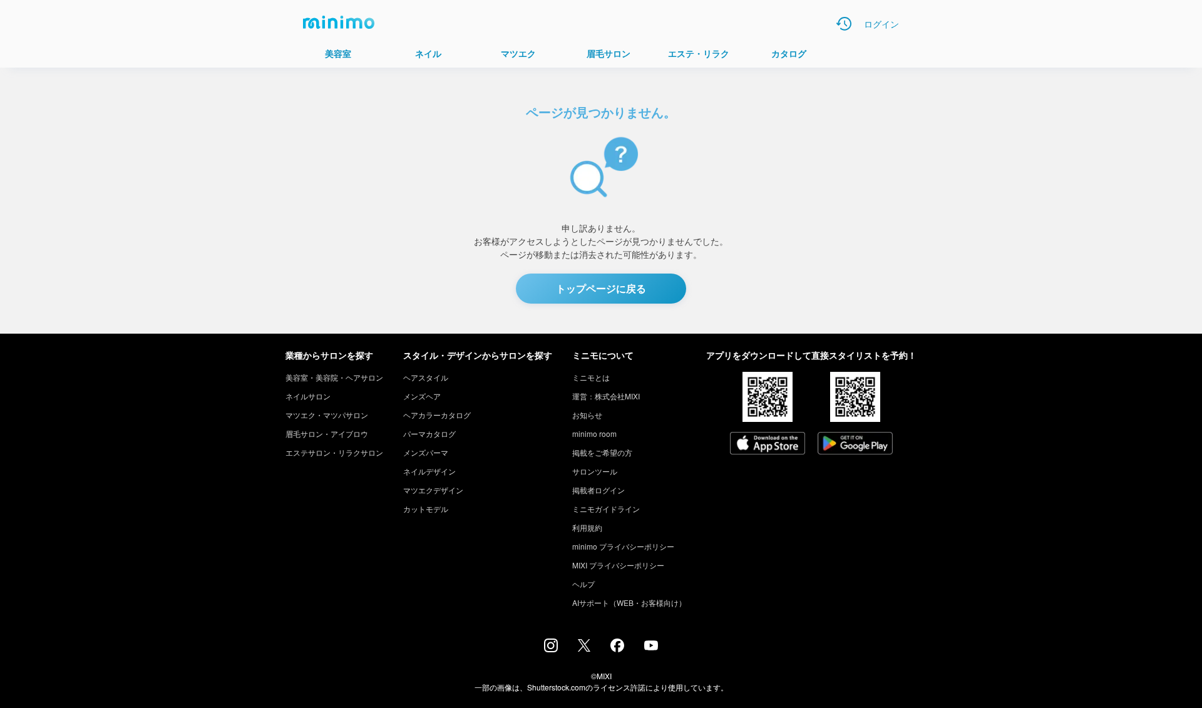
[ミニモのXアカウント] (584, 648)
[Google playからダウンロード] (855, 444)
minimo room (594, 433)
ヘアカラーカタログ (437, 414)
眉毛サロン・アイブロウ (326, 433)
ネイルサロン (308, 396)
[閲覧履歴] (844, 24)
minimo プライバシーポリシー (623, 546)
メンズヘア (422, 396)
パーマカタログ (429, 433)
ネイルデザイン (429, 471)
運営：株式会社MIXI (606, 396)
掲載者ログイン (598, 490)
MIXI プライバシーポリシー (618, 565)
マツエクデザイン (433, 490)
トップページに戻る (601, 288)
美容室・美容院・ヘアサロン (334, 377)
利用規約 (587, 527)
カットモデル (425, 508)
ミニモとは (591, 377)
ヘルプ (583, 583)
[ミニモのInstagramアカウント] (551, 648)
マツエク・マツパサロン (326, 414)
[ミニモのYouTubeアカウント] (651, 646)
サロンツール (594, 471)
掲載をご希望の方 (602, 452)
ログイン (881, 24)
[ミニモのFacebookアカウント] (617, 648)
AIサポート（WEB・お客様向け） (629, 602)
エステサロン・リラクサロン (334, 452)
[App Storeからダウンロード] (767, 444)
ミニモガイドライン (606, 508)
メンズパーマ (425, 452)
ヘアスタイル (425, 377)
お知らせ (587, 414)
